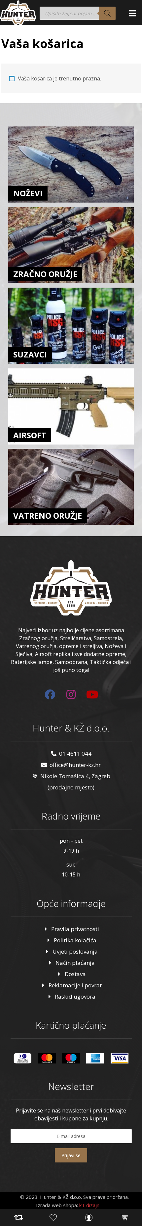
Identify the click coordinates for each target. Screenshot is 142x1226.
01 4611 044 (75, 753)
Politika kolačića (75, 940)
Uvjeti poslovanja (75, 951)
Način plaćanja (75, 963)
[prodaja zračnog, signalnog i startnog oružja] (18, 12)
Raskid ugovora (75, 996)
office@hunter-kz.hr (75, 765)
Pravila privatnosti (75, 929)
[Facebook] (49, 694)
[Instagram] (71, 694)
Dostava (75, 974)
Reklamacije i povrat (75, 985)
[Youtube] (92, 694)
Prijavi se (71, 1155)
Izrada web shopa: (57, 1205)
